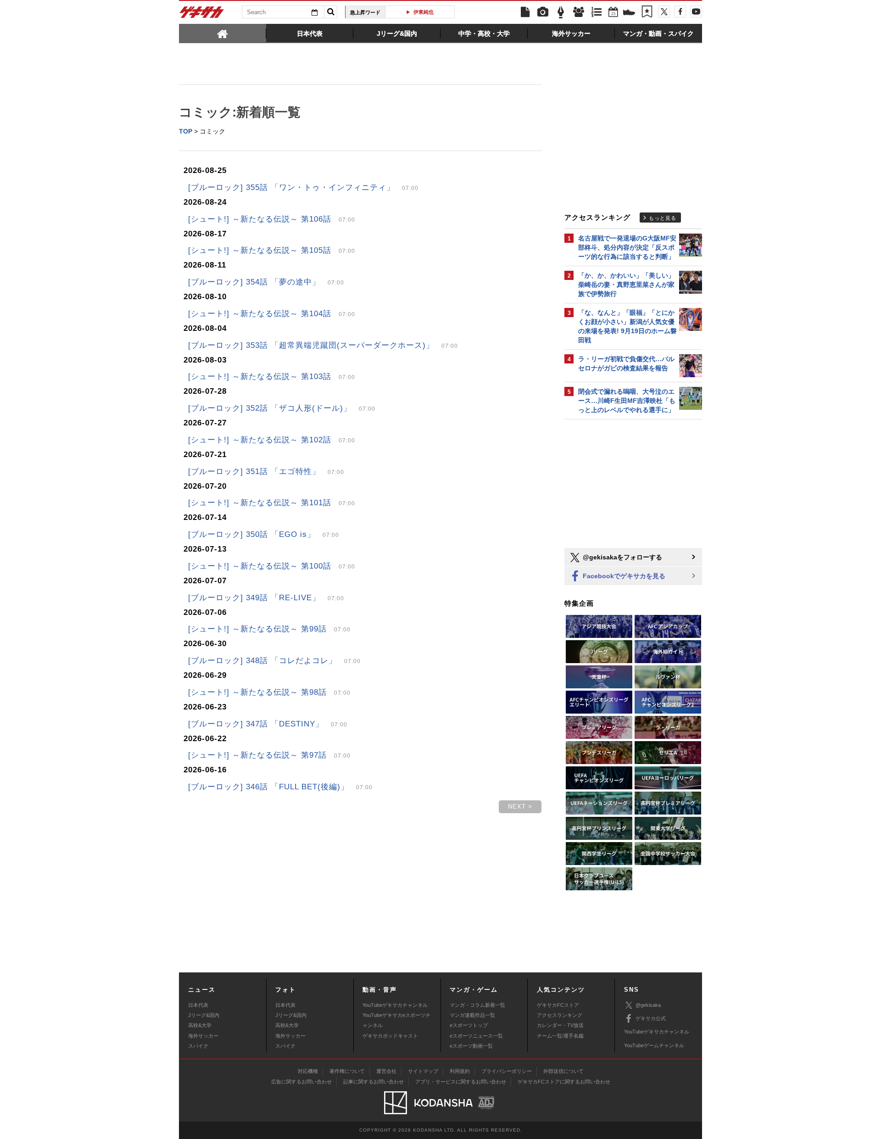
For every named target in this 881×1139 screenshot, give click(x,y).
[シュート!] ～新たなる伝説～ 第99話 (269, 629)
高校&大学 (200, 1025)
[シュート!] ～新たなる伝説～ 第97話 (269, 755)
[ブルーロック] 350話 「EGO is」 (263, 534)
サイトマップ (423, 1071)
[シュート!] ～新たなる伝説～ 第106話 (271, 219)
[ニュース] (525, 12)
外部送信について (563, 1071)
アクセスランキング (559, 1015)
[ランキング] (596, 12)
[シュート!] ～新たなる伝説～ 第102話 (271, 440)
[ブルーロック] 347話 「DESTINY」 (267, 724)
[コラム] (561, 12)
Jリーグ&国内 (203, 1015)
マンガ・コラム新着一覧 (477, 1005)
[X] (664, 11)
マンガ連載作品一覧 (472, 1015)
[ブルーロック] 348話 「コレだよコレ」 (274, 660)
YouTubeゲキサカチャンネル (395, 1005)
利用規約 (460, 1071)
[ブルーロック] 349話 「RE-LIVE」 (266, 597)
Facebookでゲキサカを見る (623, 576)
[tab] (222, 33)
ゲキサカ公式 (651, 1018)
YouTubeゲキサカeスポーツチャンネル (396, 1020)
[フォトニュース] (543, 12)
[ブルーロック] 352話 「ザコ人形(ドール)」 (281, 408)
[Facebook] (680, 11)
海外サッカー (203, 1035)
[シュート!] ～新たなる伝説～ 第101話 (271, 502)
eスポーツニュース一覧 (476, 1035)
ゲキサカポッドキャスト (390, 1035)
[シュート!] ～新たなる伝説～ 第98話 (269, 692)
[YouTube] (696, 11)
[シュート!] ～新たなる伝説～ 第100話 (271, 566)
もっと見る (662, 218)
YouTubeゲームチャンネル (654, 1045)
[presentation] (222, 33)
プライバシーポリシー (506, 1071)
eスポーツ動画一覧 (471, 1046)
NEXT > (520, 806)
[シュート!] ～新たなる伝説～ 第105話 (271, 250)
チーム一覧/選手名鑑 (560, 1035)
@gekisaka (648, 1005)
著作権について (347, 1071)
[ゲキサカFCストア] (629, 13)
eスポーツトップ (469, 1025)
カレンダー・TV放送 (560, 1025)
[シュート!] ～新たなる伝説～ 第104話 (271, 313)
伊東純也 (423, 12)
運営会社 (386, 1071)
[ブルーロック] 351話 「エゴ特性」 (266, 471)
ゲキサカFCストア (558, 1005)
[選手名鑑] (578, 12)
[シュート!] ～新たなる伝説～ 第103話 (271, 376)
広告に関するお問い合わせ (301, 1081)
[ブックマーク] (647, 12)
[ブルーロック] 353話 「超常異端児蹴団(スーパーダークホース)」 (323, 345)
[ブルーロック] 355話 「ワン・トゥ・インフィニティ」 (303, 187)
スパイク (198, 1046)
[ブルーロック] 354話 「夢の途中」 (266, 282)
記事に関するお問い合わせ (373, 1081)
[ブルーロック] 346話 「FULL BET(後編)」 (280, 786)
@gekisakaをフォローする (621, 557)
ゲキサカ (202, 14)
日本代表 (198, 1005)
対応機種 (308, 1071)
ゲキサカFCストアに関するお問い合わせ (564, 1081)
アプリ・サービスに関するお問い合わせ (460, 1081)
